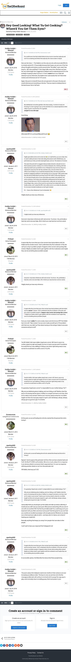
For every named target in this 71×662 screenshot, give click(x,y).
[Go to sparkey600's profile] (11, 160)
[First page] (2, 43)
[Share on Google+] (7, 645)
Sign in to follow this (7, 22)
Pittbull (10, 239)
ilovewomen (43, 52)
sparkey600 (10, 149)
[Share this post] (68, 48)
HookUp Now (51, 12)
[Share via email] (21, 645)
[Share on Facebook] (4, 645)
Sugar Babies (42, 12)
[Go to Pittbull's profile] (11, 250)
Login (59, 5)
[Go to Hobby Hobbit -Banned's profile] (2, 25)
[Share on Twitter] (1, 645)
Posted (28, 48)
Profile (11, 74)
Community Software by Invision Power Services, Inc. (35, 658)
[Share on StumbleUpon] (18, 645)
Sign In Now (52, 625)
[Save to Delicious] (12, 645)
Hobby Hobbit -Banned (18, 31)
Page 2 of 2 (18, 43)
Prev (6, 42)
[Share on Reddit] (15, 645)
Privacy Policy (32, 652)
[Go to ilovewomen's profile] (11, 425)
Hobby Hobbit (45, 153)
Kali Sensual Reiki (45, 101)
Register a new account (19, 627)
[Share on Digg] (10, 645)
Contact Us (40, 652)
